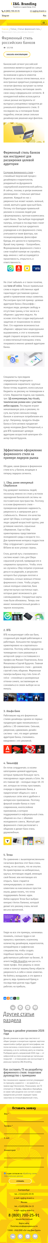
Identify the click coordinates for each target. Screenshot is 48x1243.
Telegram (5, 16)
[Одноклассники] (8, 998)
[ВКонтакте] (4, 998)
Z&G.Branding (20, 961)
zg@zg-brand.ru (39, 11)
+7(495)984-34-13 (26, 1206)
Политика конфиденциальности (24, 1226)
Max (44, 16)
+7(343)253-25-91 (26, 1194)
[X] (14, 998)
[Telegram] (11, 998)
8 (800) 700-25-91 (12, 11)
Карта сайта (24, 1223)
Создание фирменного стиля (18, 172)
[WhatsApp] (18, 998)
